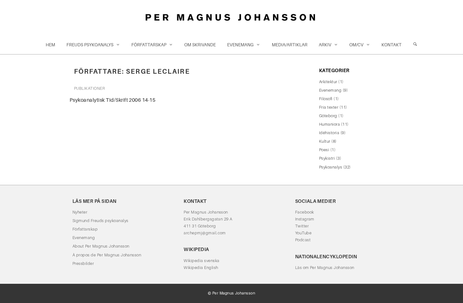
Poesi (324, 149)
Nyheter (79, 212)
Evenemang (240, 44)
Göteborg (328, 115)
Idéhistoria (329, 132)
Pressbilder (83, 263)
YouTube (303, 233)
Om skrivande (200, 44)
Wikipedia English (201, 267)
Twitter (302, 226)
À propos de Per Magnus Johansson (106, 255)
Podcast (303, 239)
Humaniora (329, 124)
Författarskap (148, 44)
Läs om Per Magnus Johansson (324, 267)
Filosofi (326, 98)
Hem (50, 44)
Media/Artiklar (289, 44)
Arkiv (325, 44)
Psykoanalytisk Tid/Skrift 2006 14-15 (112, 100)
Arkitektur (328, 81)
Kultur (324, 141)
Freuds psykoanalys (89, 44)
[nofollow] (415, 44)
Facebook (304, 212)
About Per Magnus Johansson (100, 246)
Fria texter (328, 107)
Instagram (304, 219)
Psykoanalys (330, 167)
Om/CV (356, 44)
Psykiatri (327, 158)
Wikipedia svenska (201, 260)
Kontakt (391, 44)
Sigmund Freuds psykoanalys (100, 220)
